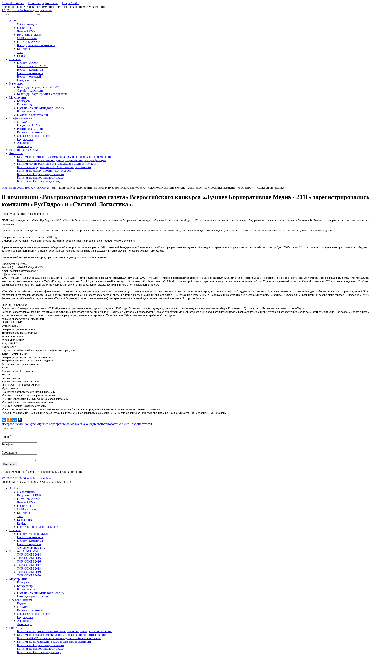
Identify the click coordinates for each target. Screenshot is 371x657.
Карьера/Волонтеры (30, 132)
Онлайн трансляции (30, 90)
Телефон (7, 444)
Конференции (26, 104)
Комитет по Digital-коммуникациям (40, 174)
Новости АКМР (27, 62)
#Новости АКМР (116, 424)
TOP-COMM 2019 (29, 572)
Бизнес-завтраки (28, 111)
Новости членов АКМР (32, 66)
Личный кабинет (13, 3)
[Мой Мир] (14, 420)
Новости (15, 59)
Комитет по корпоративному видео (40, 177)
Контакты (51, 3)
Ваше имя (9, 428)
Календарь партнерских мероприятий (42, 94)
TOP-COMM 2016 (29, 561)
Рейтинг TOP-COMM (23, 149)
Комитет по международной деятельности (45, 170)
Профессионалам (20, 118)
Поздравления (26, 80)
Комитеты (16, 153)
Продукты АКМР (28, 125)
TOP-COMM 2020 (29, 575)
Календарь (16, 83)
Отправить (9, 464)
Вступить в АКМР (29, 34)
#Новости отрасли (140, 424)
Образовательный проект (33, 135)
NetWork (22, 121)
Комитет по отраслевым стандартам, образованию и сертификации (61, 634)
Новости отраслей (29, 76)
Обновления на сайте (31, 547)
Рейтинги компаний (30, 128)
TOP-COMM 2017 (29, 565)
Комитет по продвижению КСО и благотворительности (54, 167)
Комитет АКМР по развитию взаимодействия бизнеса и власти (59, 638)
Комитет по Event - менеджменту (39, 181)
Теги (20, 52)
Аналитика (24, 142)
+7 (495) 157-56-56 (14, 10)
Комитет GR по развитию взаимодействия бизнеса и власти (56, 163)
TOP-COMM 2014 (29, 554)
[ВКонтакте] (4, 420)
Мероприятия (18, 97)
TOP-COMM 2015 (29, 558)
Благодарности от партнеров (36, 45)
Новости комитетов (30, 69)
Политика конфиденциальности (38, 526)
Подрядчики (25, 139)
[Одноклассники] (9, 420)
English (21, 55)
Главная (7, 187)
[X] (20, 420)
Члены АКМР (26, 31)
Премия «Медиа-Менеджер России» (41, 108)
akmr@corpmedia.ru (39, 10)
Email (6, 436)
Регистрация (36, 3)
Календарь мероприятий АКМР (38, 87)
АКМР (13, 20)
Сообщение (10, 452)
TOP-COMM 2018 (29, 568)
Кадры (21, 603)
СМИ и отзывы (27, 38)
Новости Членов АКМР (33, 533)
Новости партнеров (30, 73)
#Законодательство (92, 424)
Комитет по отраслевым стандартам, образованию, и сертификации (61, 160)
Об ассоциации (27, 24)
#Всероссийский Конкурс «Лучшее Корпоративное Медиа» (41, 424)
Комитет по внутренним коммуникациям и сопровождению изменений (64, 156)
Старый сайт (70, 3)
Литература (24, 146)
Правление (24, 27)
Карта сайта (25, 519)
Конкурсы (23, 101)
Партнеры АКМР (28, 41)
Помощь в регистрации (32, 114)
